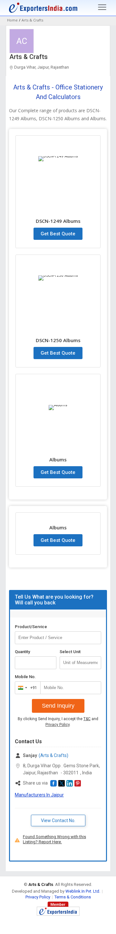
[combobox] (26, 688)
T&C (87, 719)
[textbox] (80, 662)
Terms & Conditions (72, 897)
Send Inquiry (58, 706)
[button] (53, 783)
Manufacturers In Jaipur (39, 794)
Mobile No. (25, 676)
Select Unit (70, 651)
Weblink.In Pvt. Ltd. (82, 891)
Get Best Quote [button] (58, 234)
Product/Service (31, 626)
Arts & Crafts (28, 56)
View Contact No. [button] (58, 820)
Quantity (22, 651)
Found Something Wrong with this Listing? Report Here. (54, 839)
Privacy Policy (57, 724)
